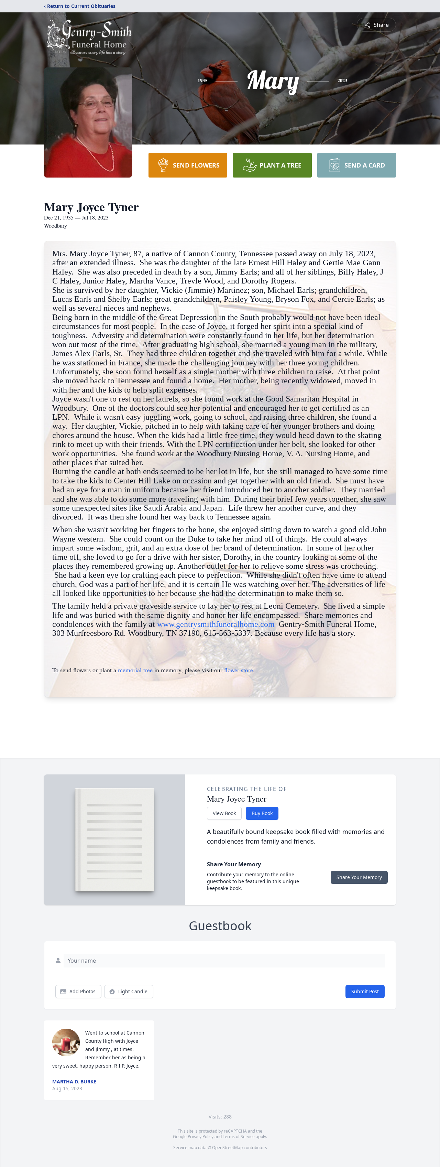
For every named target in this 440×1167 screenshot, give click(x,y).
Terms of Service (239, 1136)
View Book (224, 813)
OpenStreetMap (227, 1147)
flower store (238, 670)
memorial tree (135, 670)
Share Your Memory (359, 877)
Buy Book (262, 813)
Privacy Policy (200, 1136)
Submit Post (365, 991)
